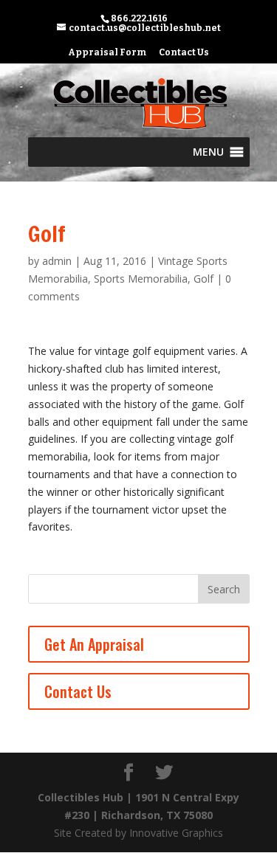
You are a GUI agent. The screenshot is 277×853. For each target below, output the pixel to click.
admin (57, 261)
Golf (203, 279)
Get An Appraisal (94, 644)
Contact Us (184, 53)
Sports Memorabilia (141, 279)
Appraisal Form (107, 53)
